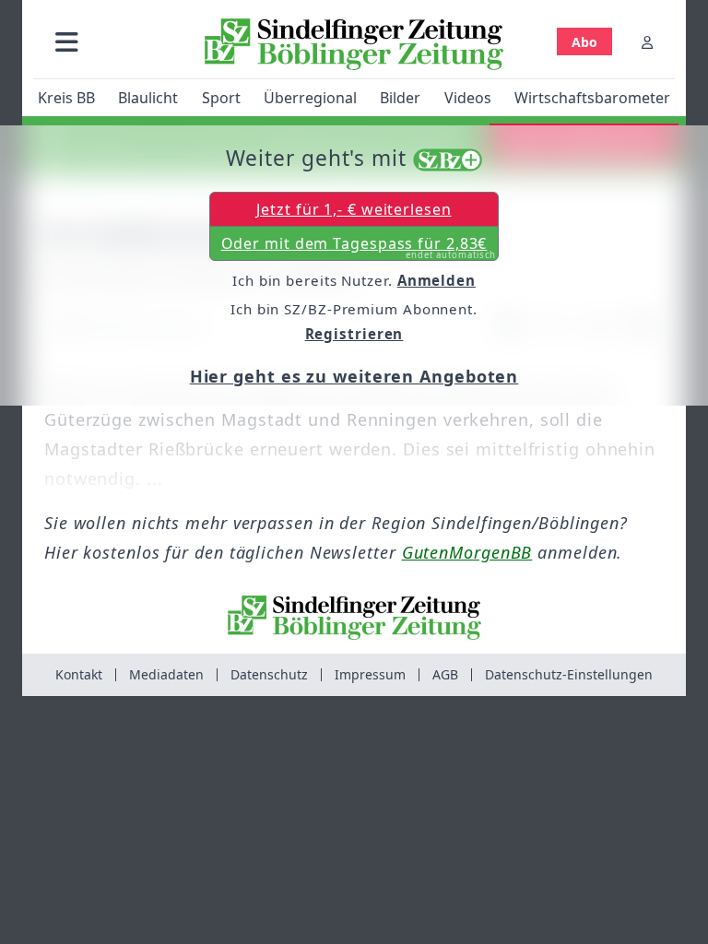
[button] (66, 42)
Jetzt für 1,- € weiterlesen (353, 209)
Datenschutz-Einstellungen (569, 674)
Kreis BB (66, 98)
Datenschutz (269, 674)
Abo (584, 42)
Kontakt (78, 674)
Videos (467, 98)
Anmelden (436, 280)
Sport (221, 98)
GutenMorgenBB (467, 552)
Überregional (310, 98)
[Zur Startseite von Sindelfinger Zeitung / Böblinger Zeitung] (354, 44)
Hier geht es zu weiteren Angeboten (354, 376)
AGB (445, 674)
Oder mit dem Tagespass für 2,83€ (359, 247)
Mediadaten (166, 674)
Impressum (370, 674)
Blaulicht (148, 98)
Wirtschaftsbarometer (592, 98)
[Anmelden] (647, 42)
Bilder (400, 98)
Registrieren (354, 333)
